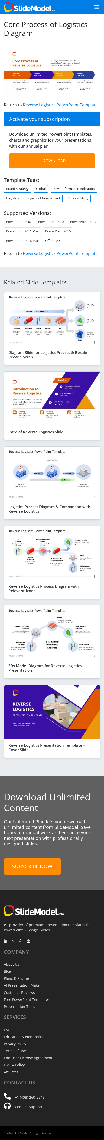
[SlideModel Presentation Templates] (30, 7)
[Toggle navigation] (95, 7)
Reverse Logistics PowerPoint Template (60, 105)
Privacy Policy (15, 1043)
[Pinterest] (28, 941)
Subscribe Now (32, 866)
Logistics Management (43, 198)
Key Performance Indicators (74, 188)
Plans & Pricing (16, 978)
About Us (11, 964)
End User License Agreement (28, 1057)
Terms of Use (15, 1050)
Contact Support (28, 1106)
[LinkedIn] (6, 941)
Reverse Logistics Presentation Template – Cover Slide (46, 747)
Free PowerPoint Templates (27, 999)
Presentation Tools (19, 1006)
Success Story (78, 198)
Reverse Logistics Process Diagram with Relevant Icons (43, 588)
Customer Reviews (19, 992)
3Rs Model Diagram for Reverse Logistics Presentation (45, 668)
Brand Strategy (17, 188)
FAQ (7, 1029)
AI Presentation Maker (22, 985)
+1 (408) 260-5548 (29, 1097)
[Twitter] (13, 941)
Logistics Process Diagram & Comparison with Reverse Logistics (49, 509)
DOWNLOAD (54, 160)
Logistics (12, 198)
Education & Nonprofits (23, 1036)
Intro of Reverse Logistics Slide (35, 431)
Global (41, 188)
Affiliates (11, 1072)
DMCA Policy (14, 1064)
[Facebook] (21, 941)
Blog (7, 971)
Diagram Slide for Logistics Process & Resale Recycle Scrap (47, 354)
